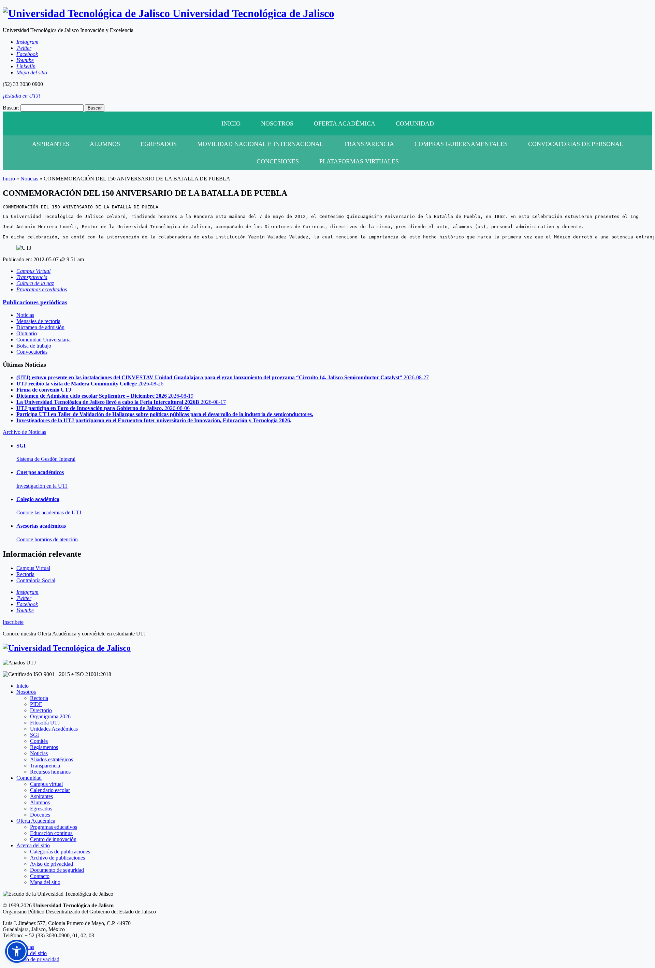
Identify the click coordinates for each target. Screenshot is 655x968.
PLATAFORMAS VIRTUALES (359, 161)
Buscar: (11, 108)
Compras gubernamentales (461, 144)
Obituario (26, 333)
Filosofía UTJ (45, 722)
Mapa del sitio (45, 882)
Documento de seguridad (57, 870)
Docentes (40, 815)
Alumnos (105, 144)
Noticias (29, 178)
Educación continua (51, 833)
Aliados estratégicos (51, 759)
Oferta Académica (344, 123)
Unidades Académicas (54, 729)
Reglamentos (44, 747)
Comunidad (415, 123)
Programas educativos (53, 827)
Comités (39, 741)
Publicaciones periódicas (35, 302)
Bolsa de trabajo (33, 346)
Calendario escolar (50, 790)
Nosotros (277, 123)
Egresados (159, 144)
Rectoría (39, 698)
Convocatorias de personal (575, 144)
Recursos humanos (50, 772)
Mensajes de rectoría (38, 321)
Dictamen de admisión (40, 327)
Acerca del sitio (33, 845)
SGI (34, 735)
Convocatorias (31, 352)
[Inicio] (67, 648)
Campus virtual (46, 784)
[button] (17, 951)
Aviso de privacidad (51, 864)
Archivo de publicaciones (57, 858)
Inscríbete (13, 622)
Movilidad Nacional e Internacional (260, 144)
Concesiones (278, 161)
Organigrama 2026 (50, 716)
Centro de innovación (53, 839)
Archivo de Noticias (24, 432)
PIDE (36, 704)
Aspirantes (50, 144)
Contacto (39, 876)
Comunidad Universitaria (43, 339)
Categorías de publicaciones (60, 851)
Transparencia (369, 144)
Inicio (231, 123)
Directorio (41, 710)
